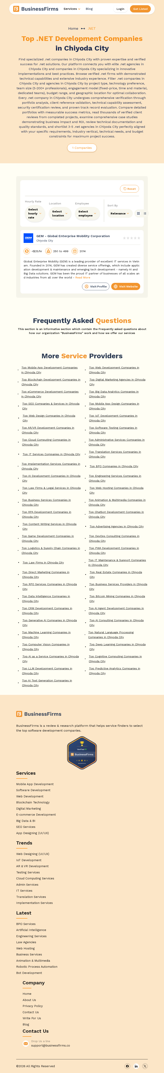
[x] (145, 1066)
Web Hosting (25, 948)
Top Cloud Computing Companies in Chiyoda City (46, 442)
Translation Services (31, 897)
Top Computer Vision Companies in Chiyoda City (46, 647)
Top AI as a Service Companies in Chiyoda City (50, 659)
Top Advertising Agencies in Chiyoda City (117, 526)
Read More (82, 277)
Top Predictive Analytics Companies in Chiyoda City (114, 671)
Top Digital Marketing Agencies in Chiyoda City (117, 382)
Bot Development (29, 973)
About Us (29, 1000)
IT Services (24, 890)
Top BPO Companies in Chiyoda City (114, 466)
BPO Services (26, 924)
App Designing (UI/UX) (32, 833)
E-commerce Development (36, 814)
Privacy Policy (33, 1006)
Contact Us (31, 1012)
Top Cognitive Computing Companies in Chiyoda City (115, 659)
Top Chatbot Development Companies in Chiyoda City (116, 514)
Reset (131, 188)
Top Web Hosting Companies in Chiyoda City (116, 490)
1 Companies (82, 148)
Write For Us (32, 1018)
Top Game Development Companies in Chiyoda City (48, 538)
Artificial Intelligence (31, 930)
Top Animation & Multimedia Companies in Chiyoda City (117, 502)
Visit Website (128, 286)
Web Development (29, 796)
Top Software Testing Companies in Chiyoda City (113, 430)
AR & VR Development (32, 866)
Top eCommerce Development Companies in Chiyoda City (50, 394)
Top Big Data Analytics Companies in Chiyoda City (114, 394)
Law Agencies (26, 942)
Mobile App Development (35, 784)
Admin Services (27, 884)
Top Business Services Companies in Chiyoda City (46, 502)
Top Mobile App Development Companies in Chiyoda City (49, 370)
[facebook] (127, 1066)
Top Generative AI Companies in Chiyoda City (49, 623)
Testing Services (28, 872)
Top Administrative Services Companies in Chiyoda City (117, 442)
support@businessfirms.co (50, 1045)
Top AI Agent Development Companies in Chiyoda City (116, 611)
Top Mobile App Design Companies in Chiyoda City (114, 406)
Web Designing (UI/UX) (32, 854)
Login (120, 8)
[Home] (36, 9)
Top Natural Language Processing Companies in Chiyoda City (111, 635)
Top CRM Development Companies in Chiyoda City (47, 611)
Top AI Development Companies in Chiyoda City (51, 478)
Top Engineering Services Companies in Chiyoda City (115, 478)
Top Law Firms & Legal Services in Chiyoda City (51, 490)
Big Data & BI (25, 821)
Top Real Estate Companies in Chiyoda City (116, 575)
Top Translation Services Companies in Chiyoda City (115, 454)
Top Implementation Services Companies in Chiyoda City (51, 466)
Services (70, 9)
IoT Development (28, 860)
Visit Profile (98, 286)
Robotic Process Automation (36, 966)
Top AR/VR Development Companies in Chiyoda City (48, 430)
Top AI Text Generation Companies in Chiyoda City (47, 683)
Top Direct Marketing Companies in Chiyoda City (45, 575)
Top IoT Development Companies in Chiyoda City (113, 418)
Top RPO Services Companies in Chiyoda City (49, 587)
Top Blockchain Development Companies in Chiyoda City (51, 382)
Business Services (29, 954)
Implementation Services (34, 903)
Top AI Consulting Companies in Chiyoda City (116, 623)
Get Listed (140, 8)
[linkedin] (136, 1066)
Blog (89, 9)
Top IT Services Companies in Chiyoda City (51, 454)
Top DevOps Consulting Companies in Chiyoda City (114, 538)
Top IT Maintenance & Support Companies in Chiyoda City (117, 562)
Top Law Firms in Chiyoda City (43, 562)
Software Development (33, 790)
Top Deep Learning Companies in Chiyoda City (117, 647)
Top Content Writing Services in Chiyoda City (49, 526)
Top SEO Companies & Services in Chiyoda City (50, 406)
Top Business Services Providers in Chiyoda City (118, 587)
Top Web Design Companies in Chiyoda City (49, 418)
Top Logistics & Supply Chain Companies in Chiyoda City (51, 550)
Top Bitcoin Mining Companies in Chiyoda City (117, 599)
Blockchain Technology (33, 802)
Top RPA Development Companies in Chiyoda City (46, 514)
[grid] (138, 213)
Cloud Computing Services (35, 878)
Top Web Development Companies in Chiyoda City (114, 370)
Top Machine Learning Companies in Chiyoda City (46, 635)
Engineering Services (31, 936)
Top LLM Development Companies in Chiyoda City (47, 671)
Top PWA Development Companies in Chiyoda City (114, 550)
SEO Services (25, 827)
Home (73, 28)
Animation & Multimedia (33, 960)
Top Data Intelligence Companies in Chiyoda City (46, 599)
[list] (144, 213)
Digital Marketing (28, 808)
